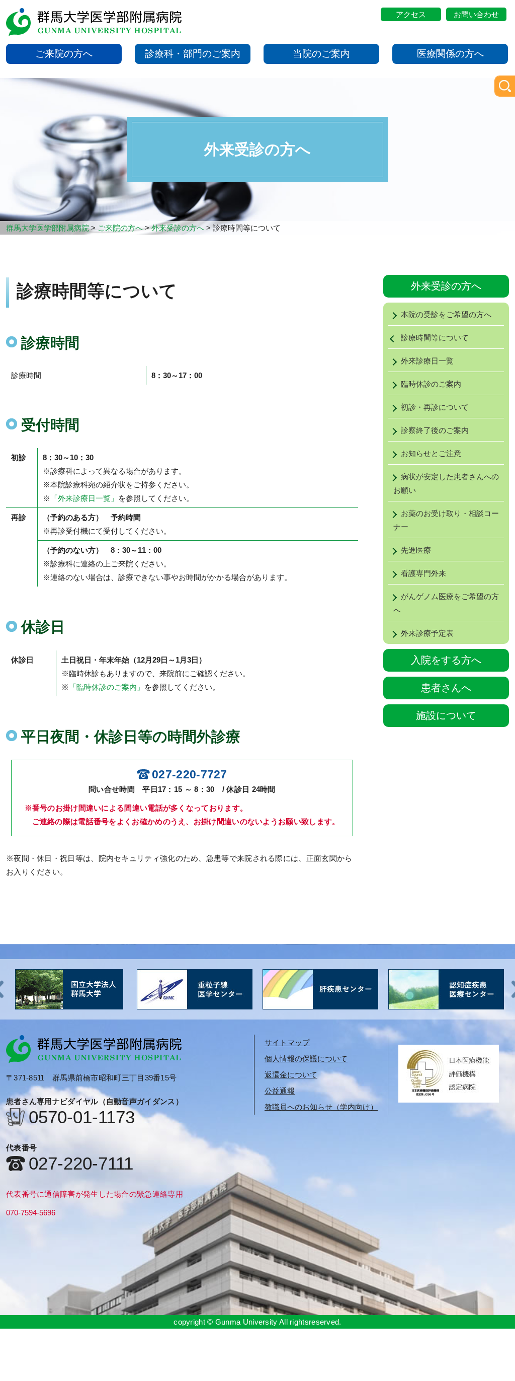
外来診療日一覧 (427, 360)
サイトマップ (287, 1042)
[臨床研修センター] (446, 989)
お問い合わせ (476, 14)
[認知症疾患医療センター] (320, 989)
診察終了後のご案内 (435, 430)
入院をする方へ (446, 660)
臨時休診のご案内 (431, 384)
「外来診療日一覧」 (84, 498)
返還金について (291, 1074)
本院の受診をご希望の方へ (446, 314)
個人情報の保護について (306, 1058)
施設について (446, 715)
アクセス (411, 14)
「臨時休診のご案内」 (106, 687)
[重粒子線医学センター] (69, 989)
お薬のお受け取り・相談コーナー (446, 520)
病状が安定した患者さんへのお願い (446, 483)
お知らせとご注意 (431, 453)
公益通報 (280, 1090)
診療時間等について (435, 337)
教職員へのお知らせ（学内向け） (321, 1107)
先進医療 (416, 550)
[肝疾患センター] (194, 989)
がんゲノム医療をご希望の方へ (446, 603)
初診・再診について (435, 407)
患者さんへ (446, 687)
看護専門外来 (423, 573)
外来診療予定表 (427, 633)
